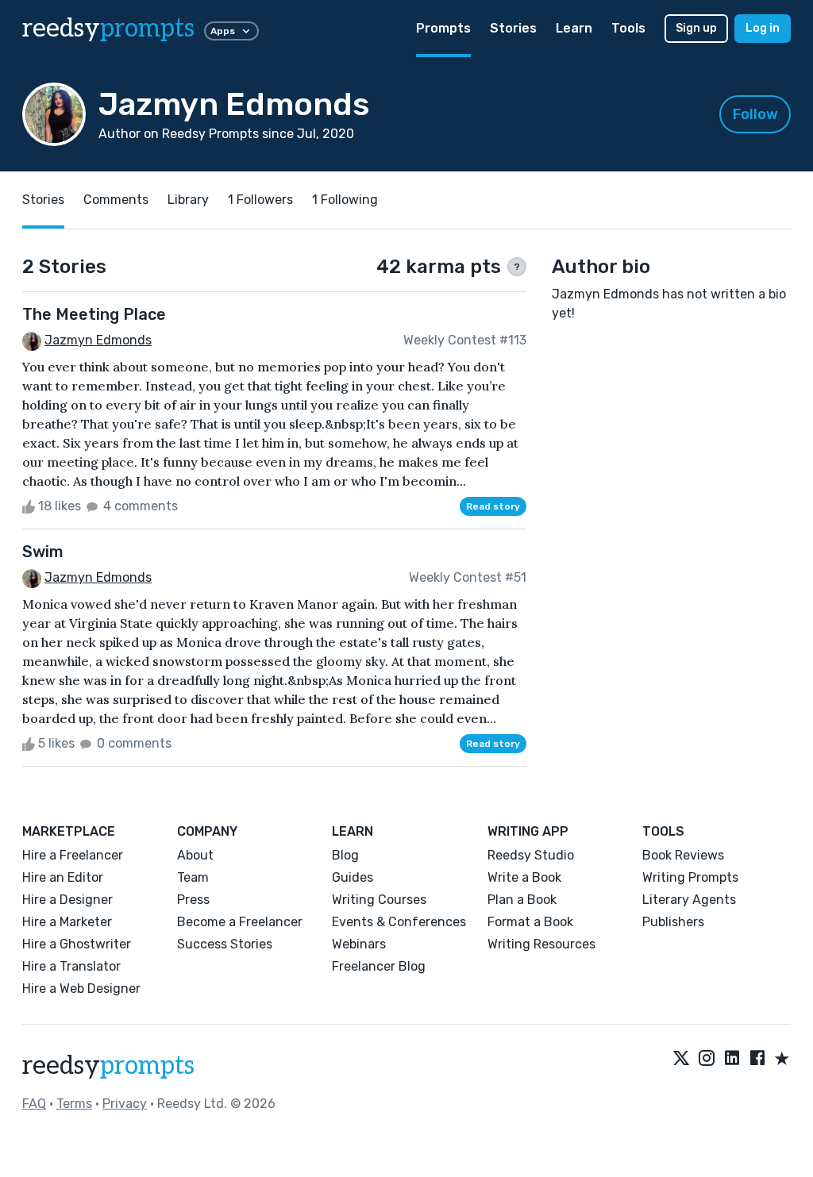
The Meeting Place (94, 314)
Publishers (673, 921)
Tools (628, 28)
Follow (755, 114)
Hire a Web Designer (81, 988)
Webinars (359, 944)
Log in (763, 28)
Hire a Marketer (67, 921)
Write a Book (524, 877)
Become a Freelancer (239, 921)
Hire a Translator (71, 966)
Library (188, 199)
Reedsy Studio (530, 855)
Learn (574, 28)
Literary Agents (689, 899)
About (195, 855)
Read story (493, 506)
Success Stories (224, 944)
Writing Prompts (690, 877)
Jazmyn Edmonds (98, 340)
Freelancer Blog (379, 966)
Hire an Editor (62, 877)
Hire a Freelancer (72, 855)
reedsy (108, 28)
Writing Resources (541, 944)
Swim (43, 551)
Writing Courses (379, 899)
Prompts (443, 28)
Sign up (696, 28)
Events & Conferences (399, 921)
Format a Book (530, 921)
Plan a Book (522, 899)
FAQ (34, 1103)
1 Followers (260, 199)
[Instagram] (706, 1059)
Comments (115, 199)
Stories (513, 28)
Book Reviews (683, 855)
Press (193, 899)
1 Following (345, 199)
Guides (352, 877)
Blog (345, 855)
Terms (74, 1103)
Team (193, 877)
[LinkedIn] (732, 1059)
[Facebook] (757, 1059)
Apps (222, 31)
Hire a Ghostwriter (76, 944)
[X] (681, 1059)
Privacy (124, 1103)
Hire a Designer (67, 899)
